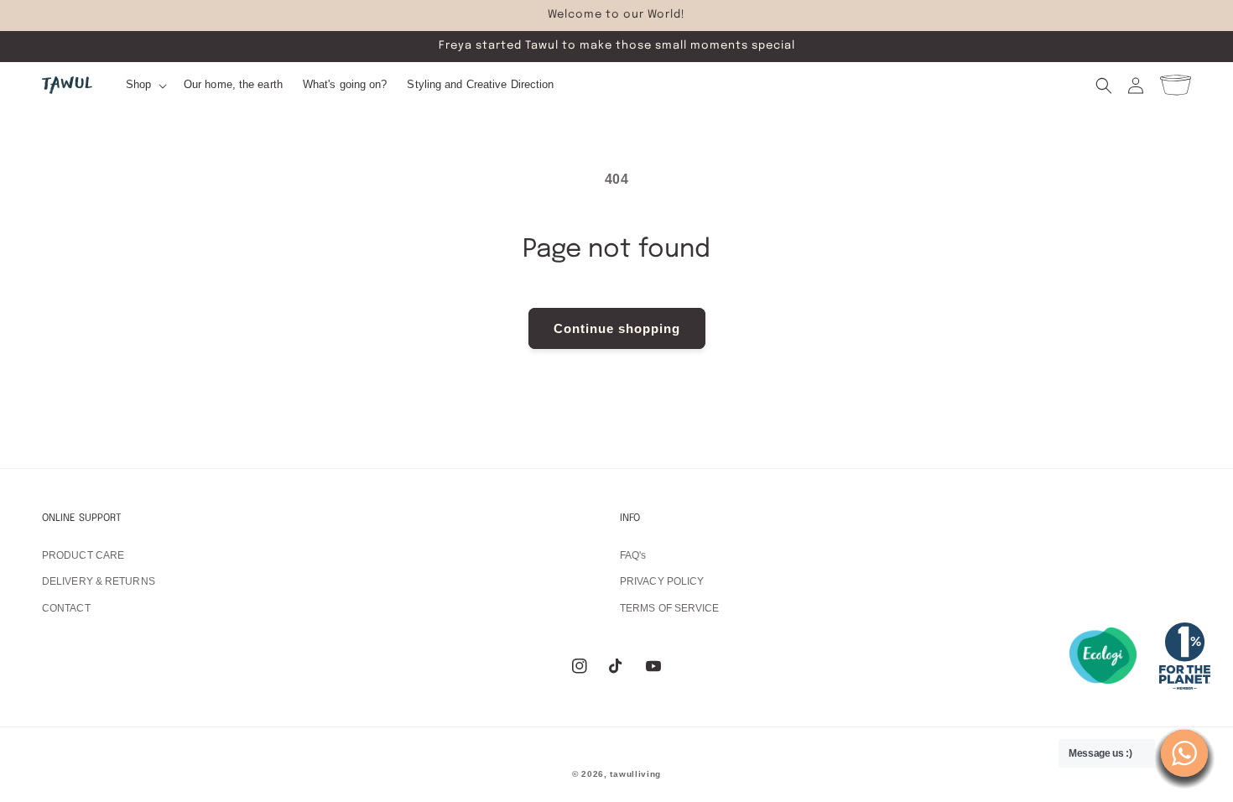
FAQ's (633, 555)
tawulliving (635, 774)
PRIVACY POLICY (662, 581)
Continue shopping (617, 328)
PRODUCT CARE (83, 555)
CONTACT (66, 608)
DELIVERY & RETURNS (98, 581)
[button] (145, 85)
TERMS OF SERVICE (670, 608)
